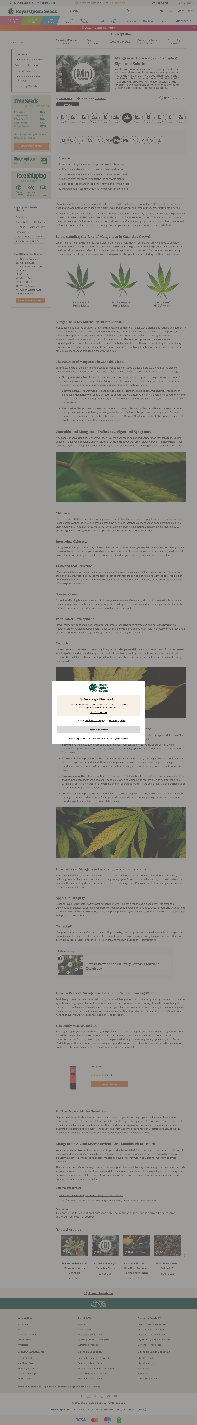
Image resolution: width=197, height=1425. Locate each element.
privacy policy (117, 720)
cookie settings (94, 720)
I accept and (100, 720)
